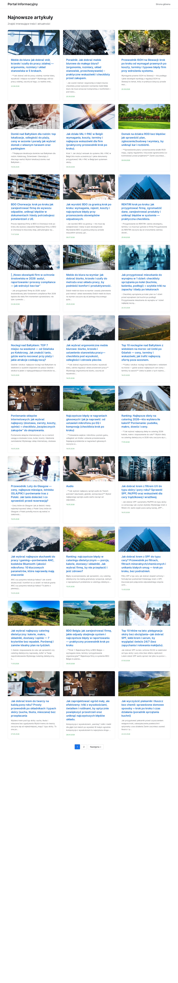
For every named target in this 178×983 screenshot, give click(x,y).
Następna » (95, 747)
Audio (69, 486)
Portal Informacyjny (23, 4)
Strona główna (163, 4)
